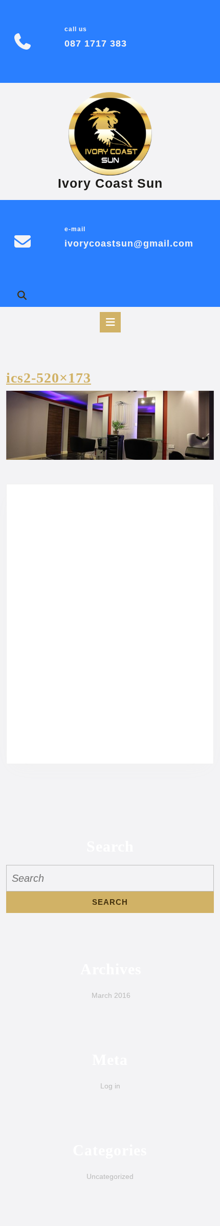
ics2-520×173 (48, 378)
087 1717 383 (95, 43)
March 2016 (111, 995)
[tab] (110, 322)
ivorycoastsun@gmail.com (128, 243)
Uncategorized (110, 1176)
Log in (110, 1086)
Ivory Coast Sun (110, 183)
